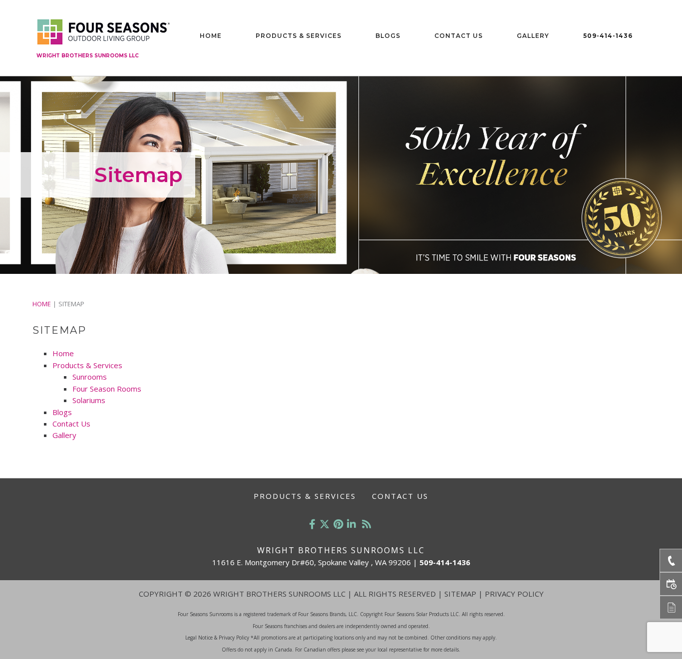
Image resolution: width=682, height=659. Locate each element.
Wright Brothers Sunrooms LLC (87, 55)
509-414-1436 (608, 35)
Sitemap (460, 594)
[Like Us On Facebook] (312, 524)
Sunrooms (89, 377)
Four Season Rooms (106, 389)
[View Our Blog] (366, 524)
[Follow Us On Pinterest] (338, 524)
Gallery (533, 35)
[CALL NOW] (671, 560)
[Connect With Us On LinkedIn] (351, 524)
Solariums (88, 400)
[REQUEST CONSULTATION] (671, 584)
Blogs (387, 35)
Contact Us (458, 35)
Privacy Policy (514, 594)
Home (211, 35)
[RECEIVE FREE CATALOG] (671, 607)
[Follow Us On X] (325, 524)
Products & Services (298, 35)
